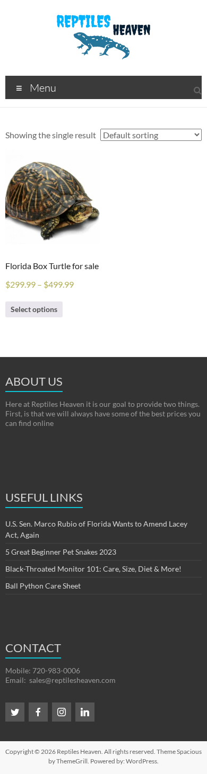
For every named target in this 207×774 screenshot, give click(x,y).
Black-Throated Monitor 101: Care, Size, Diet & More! (93, 568)
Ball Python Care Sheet (43, 585)
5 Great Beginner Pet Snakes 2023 (60, 551)
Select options (34, 309)
